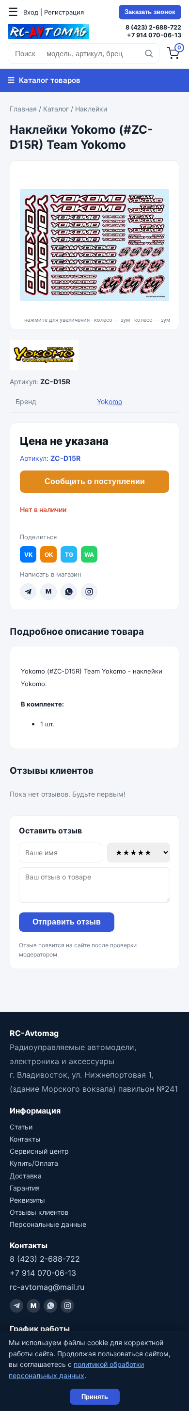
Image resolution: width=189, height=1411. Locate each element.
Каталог (56, 109)
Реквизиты (27, 1200)
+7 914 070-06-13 (154, 35)
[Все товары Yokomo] (94, 355)
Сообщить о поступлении (95, 481)
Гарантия (25, 1188)
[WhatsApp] (69, 591)
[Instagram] (89, 591)
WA (89, 554)
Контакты (25, 1139)
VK (28, 554)
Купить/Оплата (34, 1163)
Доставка (26, 1176)
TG (69, 554)
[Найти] (148, 53)
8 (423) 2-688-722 (153, 27)
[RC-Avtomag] (48, 31)
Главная (23, 109)
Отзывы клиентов (39, 1212)
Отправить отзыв (66, 922)
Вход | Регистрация (53, 12)
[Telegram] (28, 591)
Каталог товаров (44, 80)
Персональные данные (48, 1224)
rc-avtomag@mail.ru (47, 1287)
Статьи (21, 1127)
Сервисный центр (39, 1151)
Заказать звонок (150, 12)
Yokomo (109, 401)
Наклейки (91, 109)
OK (49, 554)
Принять (94, 1396)
